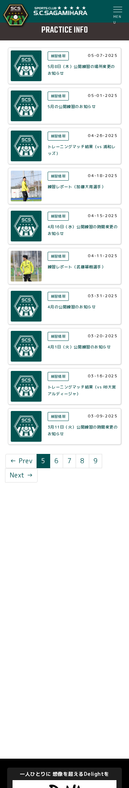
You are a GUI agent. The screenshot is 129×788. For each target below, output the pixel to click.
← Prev (21, 460)
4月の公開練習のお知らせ (72, 307)
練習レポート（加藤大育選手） (77, 187)
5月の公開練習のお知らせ (72, 106)
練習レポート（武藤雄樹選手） (77, 267)
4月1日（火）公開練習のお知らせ (79, 347)
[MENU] (118, 10)
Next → (21, 475)
